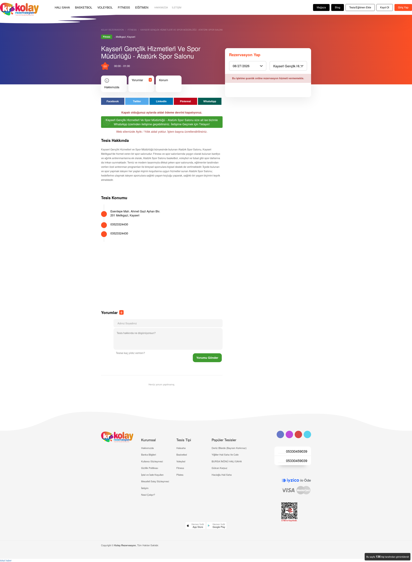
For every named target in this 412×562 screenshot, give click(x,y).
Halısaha (181, 448)
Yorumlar (137, 80)
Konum (163, 80)
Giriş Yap (403, 7)
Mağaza (321, 7)
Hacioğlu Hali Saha (222, 474)
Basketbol (83, 7)
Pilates (179, 474)
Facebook (113, 101)
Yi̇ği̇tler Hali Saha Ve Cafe (225, 454)
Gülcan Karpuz (219, 468)
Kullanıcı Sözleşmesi (152, 461)
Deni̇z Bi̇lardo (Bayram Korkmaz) (229, 448)
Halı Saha (62, 7)
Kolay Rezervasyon (112, 29)
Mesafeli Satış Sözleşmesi (155, 481)
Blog (337, 7)
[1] (149, 353)
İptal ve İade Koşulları (152, 474)
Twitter (137, 101)
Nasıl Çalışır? (148, 494)
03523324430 (119, 224)
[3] (151, 353)
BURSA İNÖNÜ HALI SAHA (227, 461)
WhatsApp (209, 101)
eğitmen (141, 7)
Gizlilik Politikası (149, 468)
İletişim (176, 7)
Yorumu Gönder (207, 358)
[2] (150, 353)
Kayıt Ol (384, 7)
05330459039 (296, 451)
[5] (154, 353)
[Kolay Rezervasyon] (19, 9)
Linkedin (161, 101)
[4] (152, 353)
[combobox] (288, 65)
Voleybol (105, 7)
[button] (195, 525)
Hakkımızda (161, 7)
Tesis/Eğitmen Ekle (360, 7)
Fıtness (124, 7)
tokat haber (6, 560)
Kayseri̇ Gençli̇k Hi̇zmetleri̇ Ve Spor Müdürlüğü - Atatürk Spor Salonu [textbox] (290, 66)
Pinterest (185, 101)
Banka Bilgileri (148, 454)
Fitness (132, 29)
